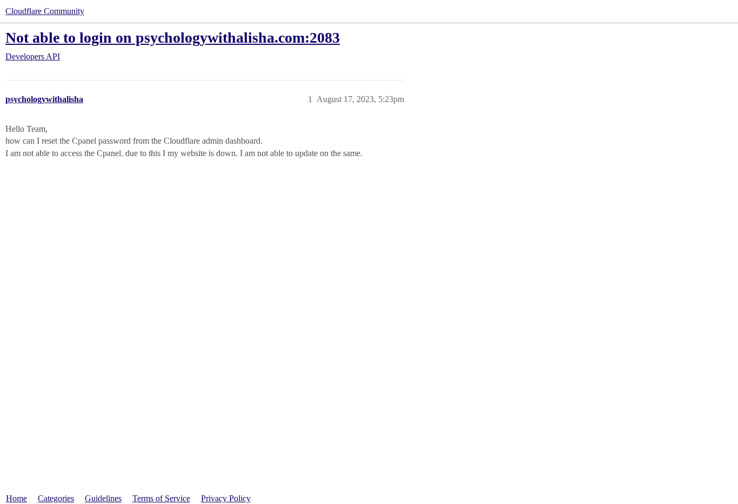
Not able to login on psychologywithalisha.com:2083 (172, 37)
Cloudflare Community (44, 11)
